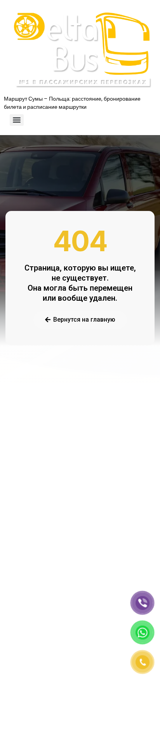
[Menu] (17, 120)
